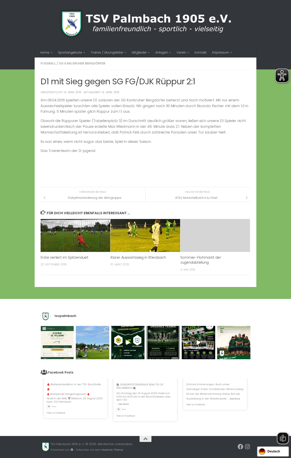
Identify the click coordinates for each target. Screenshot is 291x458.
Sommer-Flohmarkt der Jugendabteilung (200, 260)
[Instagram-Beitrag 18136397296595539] (128, 342)
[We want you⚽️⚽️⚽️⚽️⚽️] (163, 342)
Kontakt (201, 52)
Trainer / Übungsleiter (107, 52)
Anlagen (161, 52)
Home (44, 52)
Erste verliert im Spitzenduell (64, 257)
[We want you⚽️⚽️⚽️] (233, 342)
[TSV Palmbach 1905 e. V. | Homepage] (145, 24)
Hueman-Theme (112, 450)
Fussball (48, 63)
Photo (54, 406)
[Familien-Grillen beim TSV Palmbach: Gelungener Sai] (92, 342)
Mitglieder (139, 52)
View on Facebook (56, 412)
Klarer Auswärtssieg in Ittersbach (138, 257)
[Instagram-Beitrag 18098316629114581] (57, 342)
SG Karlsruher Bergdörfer (82, 63)
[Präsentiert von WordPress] (72, 449)
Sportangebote (70, 52)
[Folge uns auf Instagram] (247, 446)
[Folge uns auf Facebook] (240, 446)
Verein (181, 52)
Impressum (220, 52)
